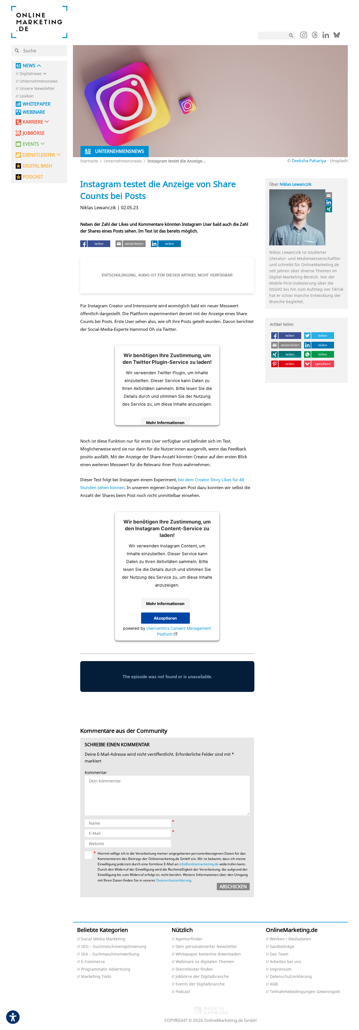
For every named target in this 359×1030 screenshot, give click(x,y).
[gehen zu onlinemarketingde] (303, 36)
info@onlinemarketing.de (198, 864)
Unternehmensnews (39, 81)
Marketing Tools (96, 976)
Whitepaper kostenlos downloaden (208, 954)
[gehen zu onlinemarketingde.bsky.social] (336, 36)
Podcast (183, 991)
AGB (274, 984)
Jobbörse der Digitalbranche (202, 976)
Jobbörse (34, 133)
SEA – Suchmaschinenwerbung (110, 954)
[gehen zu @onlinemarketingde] (315, 36)
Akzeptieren (165, 618)
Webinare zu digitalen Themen (205, 961)
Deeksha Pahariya (309, 160)
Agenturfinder (189, 939)
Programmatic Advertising (105, 969)
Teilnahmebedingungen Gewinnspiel (305, 991)
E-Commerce (93, 961)
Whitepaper (36, 104)
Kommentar (96, 772)
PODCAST (33, 177)
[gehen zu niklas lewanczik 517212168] (329, 202)
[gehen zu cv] (329, 209)
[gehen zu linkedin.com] (326, 36)
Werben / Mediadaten (290, 939)
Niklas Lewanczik (295, 184)
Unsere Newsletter (37, 88)
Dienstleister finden (194, 969)
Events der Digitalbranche (200, 984)
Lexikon (27, 96)
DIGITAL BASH (37, 166)
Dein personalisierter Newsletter (206, 946)
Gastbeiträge (282, 946)
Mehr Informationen (165, 422)
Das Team (279, 954)
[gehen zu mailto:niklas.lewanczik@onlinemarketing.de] (329, 195)
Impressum (280, 969)
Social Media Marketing (103, 939)
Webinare (34, 112)
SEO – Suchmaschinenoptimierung (113, 946)
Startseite (89, 161)
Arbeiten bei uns (285, 961)
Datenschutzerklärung (173, 880)
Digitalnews (31, 73)
